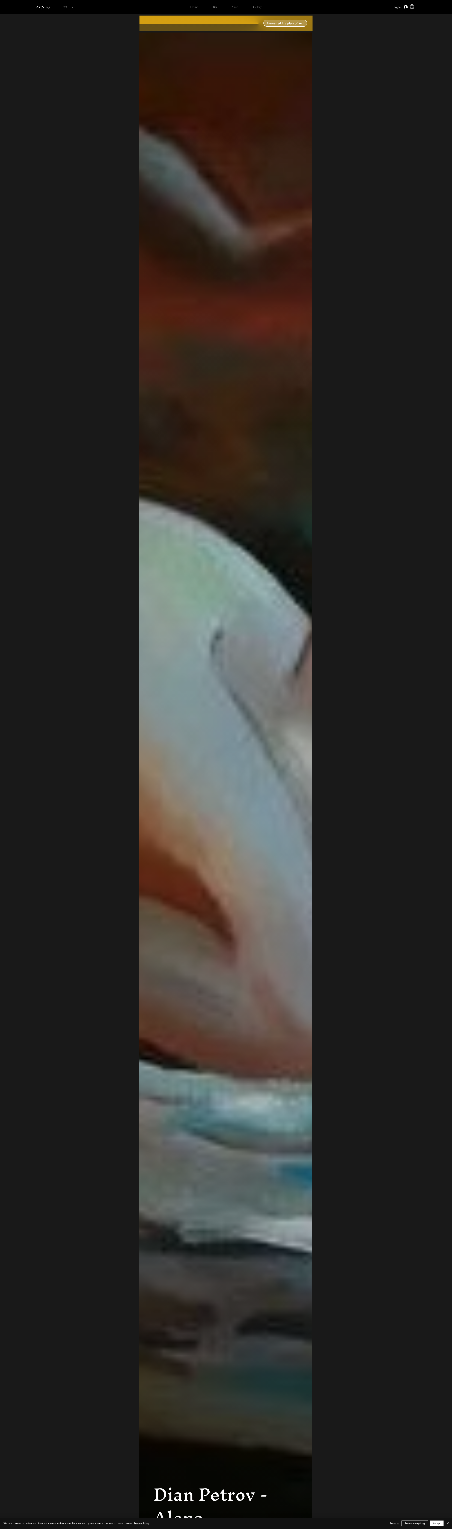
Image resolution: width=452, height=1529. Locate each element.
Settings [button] (394, 1523)
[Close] (448, 1523)
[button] (412, 6)
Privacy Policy (141, 1523)
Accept (437, 1523)
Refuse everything (415, 1523)
